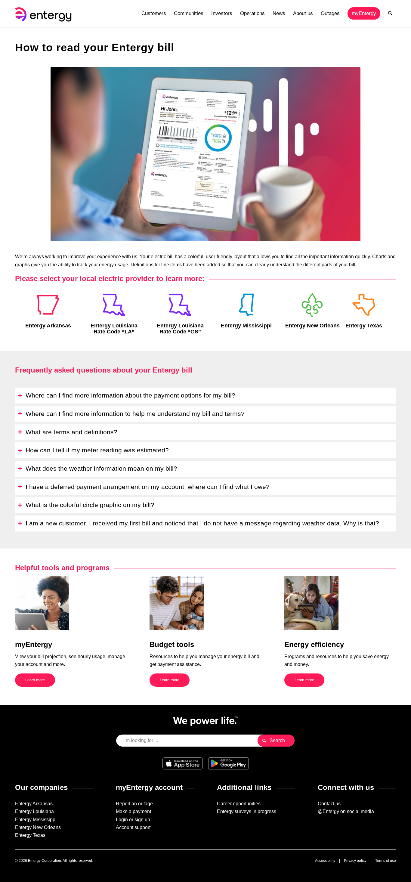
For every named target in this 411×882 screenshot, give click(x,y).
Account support (133, 827)
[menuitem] (154, 13)
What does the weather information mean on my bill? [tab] (101, 468)
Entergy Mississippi (36, 819)
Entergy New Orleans (38, 827)
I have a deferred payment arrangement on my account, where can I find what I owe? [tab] (148, 486)
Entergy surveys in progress (246, 811)
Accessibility (325, 861)
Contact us (329, 803)
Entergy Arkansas (34, 803)
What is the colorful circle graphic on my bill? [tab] (90, 504)
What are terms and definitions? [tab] (71, 432)
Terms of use (385, 861)
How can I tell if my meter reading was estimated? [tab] (97, 450)
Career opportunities (239, 803)
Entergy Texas (30, 835)
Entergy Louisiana (34, 811)
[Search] (390, 13)
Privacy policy (355, 861)
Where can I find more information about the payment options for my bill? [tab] (130, 395)
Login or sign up (133, 819)
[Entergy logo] (44, 13)
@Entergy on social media (346, 811)
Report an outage (134, 803)
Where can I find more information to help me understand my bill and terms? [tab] (135, 413)
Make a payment (133, 811)
